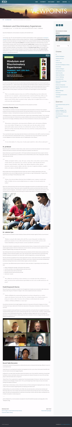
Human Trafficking (60, 77)
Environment (58, 66)
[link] (69, 2)
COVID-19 (58, 60)
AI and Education (59, 114)
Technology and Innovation (61, 94)
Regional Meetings (59, 90)
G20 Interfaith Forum (60, 70)
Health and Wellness (60, 75)
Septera (62, 424)
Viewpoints (58, 96)
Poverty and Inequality (60, 84)
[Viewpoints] (4, 1)
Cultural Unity (8, 19)
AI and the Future (59, 108)
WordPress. (67, 424)
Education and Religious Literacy (29, 28)
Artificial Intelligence (60, 56)
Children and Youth (60, 58)
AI (56, 54)
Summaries (40, 28)
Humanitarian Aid (59, 79)
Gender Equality (59, 73)
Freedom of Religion (60, 68)
